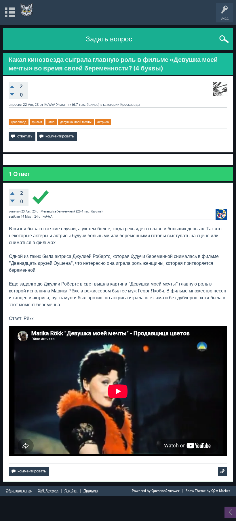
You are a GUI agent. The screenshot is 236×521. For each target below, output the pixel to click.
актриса (103, 122)
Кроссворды (130, 105)
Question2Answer (165, 491)
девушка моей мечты (76, 122)
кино (51, 122)
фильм (37, 122)
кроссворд (18, 122)
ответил (14, 211)
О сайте (70, 491)
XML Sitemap (48, 491)
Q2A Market (220, 491)
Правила (90, 491)
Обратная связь (19, 491)
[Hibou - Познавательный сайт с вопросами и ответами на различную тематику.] (27, 10)
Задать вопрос (109, 39)
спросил (15, 105)
